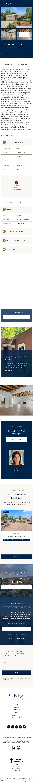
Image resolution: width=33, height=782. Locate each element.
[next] (19, 548)
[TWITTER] (16, 726)
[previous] (14, 548)
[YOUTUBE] (20, 726)
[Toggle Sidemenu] (30, 4)
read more (7, 370)
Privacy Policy (6, 679)
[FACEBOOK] (8, 726)
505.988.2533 (28, 742)
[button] (16, 629)
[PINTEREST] (24, 726)
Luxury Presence (17, 766)
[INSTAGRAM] (12, 726)
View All (24, 34)
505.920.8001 (17, 187)
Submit (16, 672)
